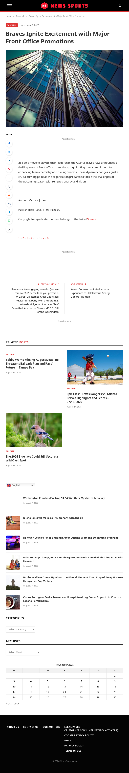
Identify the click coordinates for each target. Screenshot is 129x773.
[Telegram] (9, 212)
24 (14, 697)
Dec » (16, 703)
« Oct (8, 703)
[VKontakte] (9, 203)
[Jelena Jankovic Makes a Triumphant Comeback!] (13, 523)
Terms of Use (72, 750)
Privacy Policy (74, 745)
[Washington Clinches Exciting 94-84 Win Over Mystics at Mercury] (13, 503)
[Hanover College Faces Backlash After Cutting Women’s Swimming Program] (13, 543)
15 (98, 686)
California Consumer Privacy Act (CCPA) (91, 730)
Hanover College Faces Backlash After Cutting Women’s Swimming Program (70, 537)
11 (31, 686)
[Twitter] (9, 152)
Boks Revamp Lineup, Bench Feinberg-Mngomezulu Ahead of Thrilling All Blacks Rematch (73, 559)
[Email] (9, 177)
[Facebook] (9, 143)
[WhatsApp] (9, 220)
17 (14, 692)
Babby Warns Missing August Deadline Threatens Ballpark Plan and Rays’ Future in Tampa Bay (32, 363)
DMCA (68, 740)
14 (81, 686)
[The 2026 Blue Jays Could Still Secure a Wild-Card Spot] (34, 430)
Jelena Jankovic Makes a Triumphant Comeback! (53, 517)
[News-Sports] (64, 6)
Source (91, 219)
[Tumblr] (9, 186)
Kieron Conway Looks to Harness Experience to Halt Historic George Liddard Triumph (90, 292)
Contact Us (30, 726)
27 (64, 697)
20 (64, 692)
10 (14, 686)
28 (81, 697)
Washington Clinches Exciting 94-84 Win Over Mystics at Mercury (64, 498)
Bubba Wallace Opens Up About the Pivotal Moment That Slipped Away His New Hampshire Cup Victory (73, 579)
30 (115, 697)
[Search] (120, 6)
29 (98, 697)
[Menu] (9, 6)
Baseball (11, 25)
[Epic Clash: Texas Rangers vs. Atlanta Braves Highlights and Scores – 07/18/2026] (95, 367)
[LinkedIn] (9, 160)
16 (115, 686)
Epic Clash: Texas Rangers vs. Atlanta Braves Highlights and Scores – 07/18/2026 (92, 398)
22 (98, 692)
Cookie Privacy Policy (79, 735)
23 (115, 692)
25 (31, 697)
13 (64, 686)
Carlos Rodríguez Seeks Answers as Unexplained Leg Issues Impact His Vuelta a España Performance (72, 598)
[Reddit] (9, 195)
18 (31, 692)
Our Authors (51, 726)
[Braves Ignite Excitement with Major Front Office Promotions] (64, 88)
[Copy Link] (9, 229)
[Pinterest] (9, 169)
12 (47, 686)
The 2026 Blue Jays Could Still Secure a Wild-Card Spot (32, 458)
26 (47, 697)
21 (81, 692)
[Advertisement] (68, 146)
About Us (13, 726)
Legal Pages (72, 726)
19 (47, 692)
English (15, 485)
